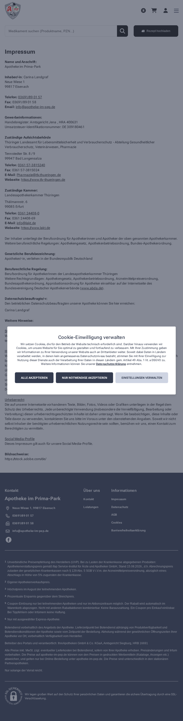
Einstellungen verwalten (142, 377)
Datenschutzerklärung (111, 364)
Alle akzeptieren (34, 377)
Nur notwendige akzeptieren (84, 377)
